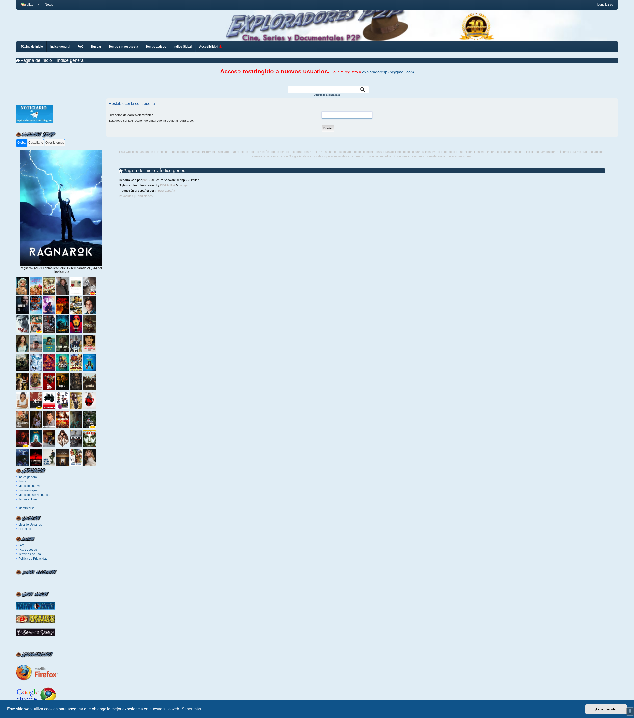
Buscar (23, 481)
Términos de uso (29, 554)
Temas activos (27, 499)
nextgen (184, 185)
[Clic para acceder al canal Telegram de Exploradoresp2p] (34, 122)
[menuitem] (46, 4)
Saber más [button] (191, 709)
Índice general (28, 477)
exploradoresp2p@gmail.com (388, 72)
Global (21, 142)
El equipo (24, 529)
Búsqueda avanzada (326, 95)
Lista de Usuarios (30, 524)
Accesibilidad (209, 46)
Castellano (35, 142)
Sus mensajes (27, 490)
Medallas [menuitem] (27, 4)
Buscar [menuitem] (96, 46)
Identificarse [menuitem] (605, 4)
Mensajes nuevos (30, 486)
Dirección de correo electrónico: (131, 115)
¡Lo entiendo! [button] (606, 709)
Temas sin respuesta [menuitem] (123, 46)
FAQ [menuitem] (80, 46)
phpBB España (165, 190)
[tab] (21, 143)
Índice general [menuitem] (60, 46)
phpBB (147, 180)
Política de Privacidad (33, 558)
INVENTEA (167, 185)
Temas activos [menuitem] (156, 46)
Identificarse (26, 508)
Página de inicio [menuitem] (32, 46)
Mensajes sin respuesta (34, 495)
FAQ (21, 545)
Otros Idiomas (54, 142)
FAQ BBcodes (27, 549)
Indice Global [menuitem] (183, 46)
